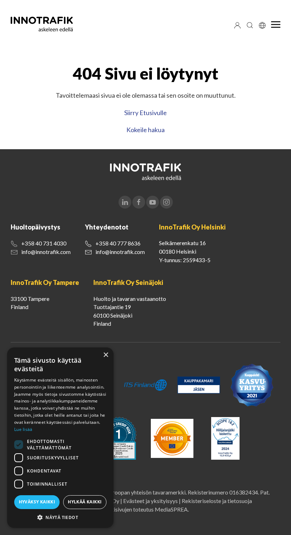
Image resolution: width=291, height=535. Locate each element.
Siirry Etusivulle (145, 113)
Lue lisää (23, 429)
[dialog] (60, 437)
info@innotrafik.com (46, 251)
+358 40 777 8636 (118, 243)
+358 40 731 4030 (43, 243)
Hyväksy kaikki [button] (37, 502)
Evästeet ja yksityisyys (150, 500)
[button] (60, 517)
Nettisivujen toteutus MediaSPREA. (145, 509)
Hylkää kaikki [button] (84, 502)
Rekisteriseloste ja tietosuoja (217, 500)
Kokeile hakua (145, 130)
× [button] (105, 355)
